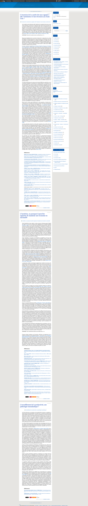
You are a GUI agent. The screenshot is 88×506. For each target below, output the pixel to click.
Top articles (36, 505)
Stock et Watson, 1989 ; (33, 33)
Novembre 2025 (57, 45)
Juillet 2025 (56, 50)
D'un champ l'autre (27, 5)
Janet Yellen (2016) (35, 287)
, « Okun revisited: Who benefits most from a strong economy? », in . (37, 351)
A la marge (56, 154)
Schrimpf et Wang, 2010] (40, 73)
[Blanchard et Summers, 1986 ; (43, 241)
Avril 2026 (56, 41)
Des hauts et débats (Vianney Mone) (60, 159)
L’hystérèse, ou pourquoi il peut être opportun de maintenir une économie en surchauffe (33, 215)
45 (35, 11)
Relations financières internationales (60, 101)
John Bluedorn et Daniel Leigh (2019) (43, 302)
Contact (40, 505)
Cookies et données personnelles (56, 505)
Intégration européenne (58, 117)
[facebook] (56, 1)
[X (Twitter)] (58, 1)
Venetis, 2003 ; (26, 73)
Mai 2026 (56, 39)
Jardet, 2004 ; (32, 73)
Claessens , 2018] (29, 129)
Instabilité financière (58, 109)
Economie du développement (59, 128)
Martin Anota (26, 505)
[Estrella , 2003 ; (34, 76)
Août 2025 (56, 48)
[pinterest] (59, 1)
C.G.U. (49, 505)
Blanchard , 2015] (27, 287)
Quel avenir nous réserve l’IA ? (59, 73)
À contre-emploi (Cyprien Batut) (60, 152)
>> (41, 11)
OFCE (56, 167)
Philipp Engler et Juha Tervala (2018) (40, 256)
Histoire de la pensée (58, 137)
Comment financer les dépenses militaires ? (61, 71)
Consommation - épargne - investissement (61, 124)
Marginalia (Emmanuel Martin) (59, 165)
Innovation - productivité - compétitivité (61, 113)
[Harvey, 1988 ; (26, 33)
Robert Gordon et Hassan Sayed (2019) (41, 428)
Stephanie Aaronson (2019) (37, 336)
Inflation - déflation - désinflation (60, 119)
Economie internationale (58, 111)
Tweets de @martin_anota (56, 23)
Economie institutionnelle (59, 139)
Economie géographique (58, 134)
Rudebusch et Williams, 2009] (44, 76)
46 (36, 11)
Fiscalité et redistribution (58, 132)
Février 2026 (57, 43)
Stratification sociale (58, 144)
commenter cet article (46, 207)
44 (34, 11)
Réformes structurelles (58, 135)
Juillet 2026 (56, 38)
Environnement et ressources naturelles (61, 121)
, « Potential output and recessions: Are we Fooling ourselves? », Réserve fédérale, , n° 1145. (37, 387)
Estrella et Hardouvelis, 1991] (43, 33)
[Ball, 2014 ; (41, 286)
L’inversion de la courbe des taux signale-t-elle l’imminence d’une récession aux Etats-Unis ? (35, 16)
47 (37, 11)
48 (38, 11)
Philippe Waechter (57, 169)
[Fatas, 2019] (38, 149)
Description (54, 16)
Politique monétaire (58, 106)
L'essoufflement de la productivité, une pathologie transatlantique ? (33, 406)
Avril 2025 (56, 54)
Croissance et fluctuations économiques (61, 98)
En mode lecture (55, 90)
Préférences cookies (65, 505)
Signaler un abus (45, 505)
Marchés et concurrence (58, 141)
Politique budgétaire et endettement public (61, 103)
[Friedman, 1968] (25, 225)
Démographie (57, 130)
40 (31, 11)
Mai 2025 (56, 52)
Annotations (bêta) (57, 157)
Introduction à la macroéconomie (57, 91)
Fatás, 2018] (29, 261)
